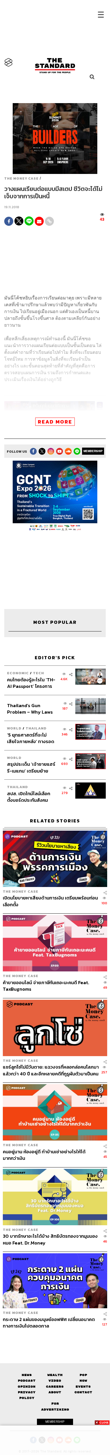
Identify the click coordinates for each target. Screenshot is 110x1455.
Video (55, 1380)
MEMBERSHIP (93, 451)
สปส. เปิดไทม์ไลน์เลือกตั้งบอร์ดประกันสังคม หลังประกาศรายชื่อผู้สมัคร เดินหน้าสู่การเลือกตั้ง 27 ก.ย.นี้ (31, 796)
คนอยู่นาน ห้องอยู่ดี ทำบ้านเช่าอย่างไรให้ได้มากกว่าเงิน (44, 1154)
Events (83, 1386)
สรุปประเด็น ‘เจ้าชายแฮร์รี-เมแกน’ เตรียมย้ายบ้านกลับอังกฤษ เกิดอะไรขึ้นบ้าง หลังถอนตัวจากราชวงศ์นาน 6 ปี (31, 767)
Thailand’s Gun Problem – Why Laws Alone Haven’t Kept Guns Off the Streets (30, 708)
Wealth (55, 1375)
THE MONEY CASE (21, 178)
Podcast (27, 1380)
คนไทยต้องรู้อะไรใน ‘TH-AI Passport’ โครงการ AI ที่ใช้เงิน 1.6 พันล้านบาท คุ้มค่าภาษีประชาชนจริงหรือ (31, 683)
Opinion (27, 1386)
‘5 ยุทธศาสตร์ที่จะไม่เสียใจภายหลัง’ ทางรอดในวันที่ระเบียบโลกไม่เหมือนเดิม (30, 738)
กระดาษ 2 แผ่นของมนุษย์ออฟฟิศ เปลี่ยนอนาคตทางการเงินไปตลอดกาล (49, 1322)
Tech (38, 673)
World (14, 728)
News (27, 1375)
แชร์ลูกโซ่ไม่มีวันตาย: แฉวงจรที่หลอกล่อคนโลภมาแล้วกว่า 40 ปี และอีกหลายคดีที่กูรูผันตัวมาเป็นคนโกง (51, 1070)
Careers (55, 1386)
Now (83, 1380)
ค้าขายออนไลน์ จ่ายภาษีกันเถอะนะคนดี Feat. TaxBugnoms (46, 985)
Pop (83, 1375)
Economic (18, 673)
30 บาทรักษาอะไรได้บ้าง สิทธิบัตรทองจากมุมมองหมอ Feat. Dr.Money (50, 1239)
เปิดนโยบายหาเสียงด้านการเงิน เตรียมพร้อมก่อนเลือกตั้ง (50, 901)
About (55, 1392)
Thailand (36, 728)
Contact (83, 1392)
